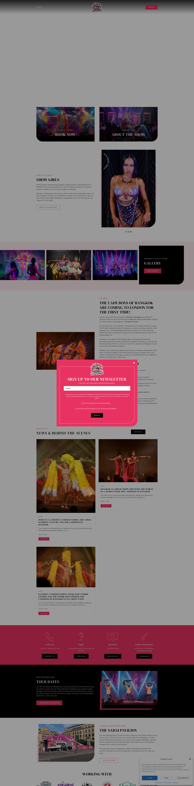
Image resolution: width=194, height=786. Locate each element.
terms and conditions (109, 409)
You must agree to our (97, 403)
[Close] (134, 363)
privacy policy (95, 396)
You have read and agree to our (97, 409)
